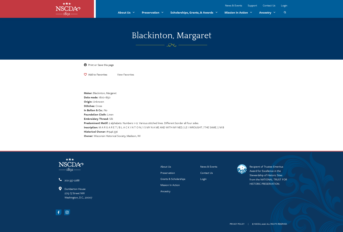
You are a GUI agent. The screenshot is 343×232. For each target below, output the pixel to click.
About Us (124, 12)
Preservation (150, 12)
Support (252, 5)
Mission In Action (236, 12)
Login (284, 5)
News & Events (233, 5)
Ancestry (265, 12)
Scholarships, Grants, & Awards (191, 12)
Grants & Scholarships (172, 179)
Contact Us (269, 5)
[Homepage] (68, 9)
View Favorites (125, 74)
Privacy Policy (237, 223)
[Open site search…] (284, 12)
